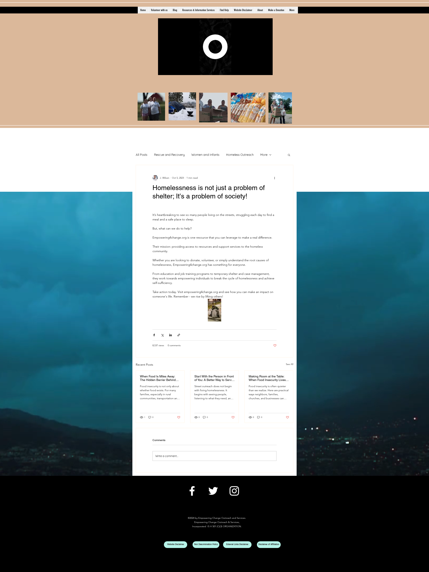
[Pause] (162, 70)
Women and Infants (205, 155)
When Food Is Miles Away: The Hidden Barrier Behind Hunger (158, 378)
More (263, 155)
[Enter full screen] (268, 70)
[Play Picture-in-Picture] (262, 70)
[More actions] (274, 178)
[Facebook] (192, 491)
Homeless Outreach (240, 155)
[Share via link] (178, 335)
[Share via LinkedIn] (170, 335)
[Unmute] (168, 70)
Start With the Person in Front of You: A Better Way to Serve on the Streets (214, 378)
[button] (289, 154)
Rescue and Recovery (169, 155)
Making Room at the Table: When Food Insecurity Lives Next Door (267, 378)
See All (289, 364)
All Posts (141, 155)
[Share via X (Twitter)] (162, 335)
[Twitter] (213, 491)
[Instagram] (234, 491)
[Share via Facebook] (154, 335)
